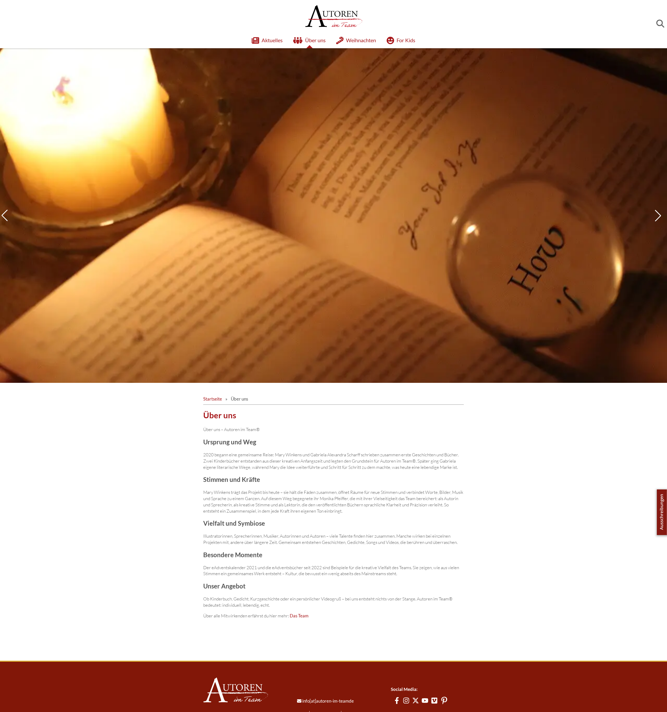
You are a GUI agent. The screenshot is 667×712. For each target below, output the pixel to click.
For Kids (406, 40)
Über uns (315, 40)
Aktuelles (272, 40)
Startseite (212, 420)
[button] (660, 226)
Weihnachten (361, 40)
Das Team (299, 637)
